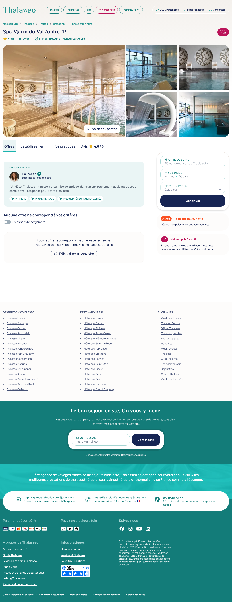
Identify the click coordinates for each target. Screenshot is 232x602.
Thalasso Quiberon (17, 389)
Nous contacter (70, 549)
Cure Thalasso (169, 358)
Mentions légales (78, 594)
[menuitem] (54, 10)
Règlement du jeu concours (20, 584)
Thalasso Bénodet (17, 343)
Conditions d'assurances (51, 594)
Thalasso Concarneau (19, 358)
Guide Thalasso (12, 555)
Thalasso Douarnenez (19, 369)
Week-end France (171, 318)
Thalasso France (16, 318)
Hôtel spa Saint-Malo (96, 364)
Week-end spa (169, 348)
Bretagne (59, 24)
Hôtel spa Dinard (93, 369)
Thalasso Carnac (16, 328)
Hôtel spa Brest (93, 374)
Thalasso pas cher (171, 333)
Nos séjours (10, 24)
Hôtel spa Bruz (92, 379)
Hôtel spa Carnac (94, 323)
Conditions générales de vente (18, 594)
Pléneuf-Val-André (81, 24)
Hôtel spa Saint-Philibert (98, 343)
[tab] (9, 146)
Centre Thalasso (170, 374)
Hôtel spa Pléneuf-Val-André (100, 338)
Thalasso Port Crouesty (20, 353)
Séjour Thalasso (170, 328)
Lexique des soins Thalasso (20, 561)
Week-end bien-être (172, 379)
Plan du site (10, 566)
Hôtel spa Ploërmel (94, 328)
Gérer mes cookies (135, 594)
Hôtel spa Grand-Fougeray (99, 389)
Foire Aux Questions (73, 561)
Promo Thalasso (170, 338)
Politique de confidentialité (106, 594)
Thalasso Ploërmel (17, 364)
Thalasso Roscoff (16, 374)
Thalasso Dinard (16, 338)
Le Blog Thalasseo (14, 578)
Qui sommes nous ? (15, 549)
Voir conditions (203, 249)
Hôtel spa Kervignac (95, 348)
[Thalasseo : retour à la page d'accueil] (19, 10)
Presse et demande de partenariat (23, 572)
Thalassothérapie (171, 364)
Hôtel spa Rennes (94, 358)
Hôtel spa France (93, 318)
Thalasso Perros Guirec (20, 348)
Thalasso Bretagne (17, 323)
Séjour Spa (167, 369)
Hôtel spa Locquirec (95, 384)
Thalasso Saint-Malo (18, 333)
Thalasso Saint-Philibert (20, 384)
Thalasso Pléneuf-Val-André (22, 379)
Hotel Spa (167, 343)
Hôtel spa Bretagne (95, 353)
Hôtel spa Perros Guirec (97, 333)
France (44, 24)
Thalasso (28, 24)
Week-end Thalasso (73, 555)
